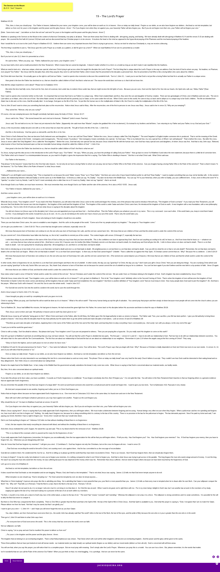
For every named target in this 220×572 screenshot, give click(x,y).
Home (6, 561)
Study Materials (17, 561)
